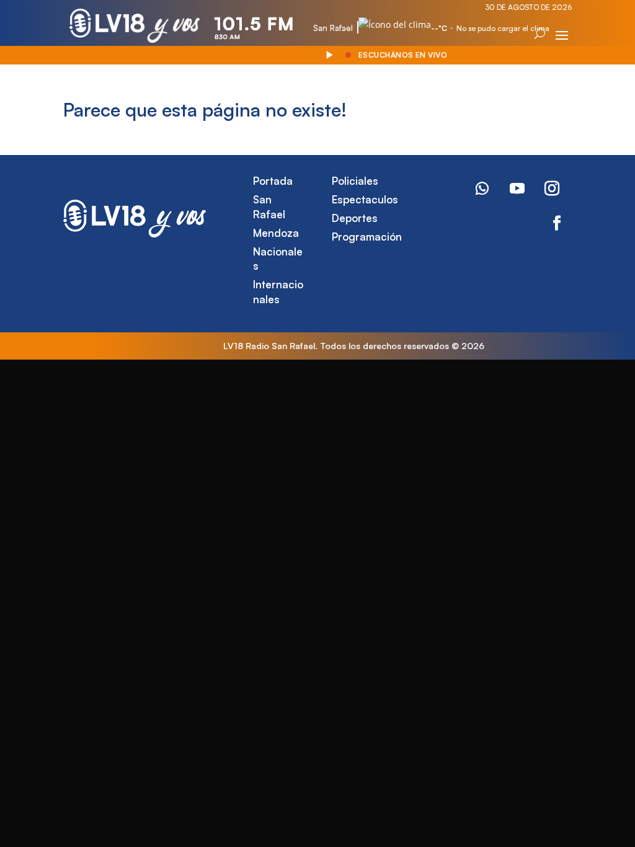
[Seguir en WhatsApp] (482, 188)
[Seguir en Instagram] (552, 188)
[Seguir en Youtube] (517, 188)
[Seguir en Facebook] (557, 223)
